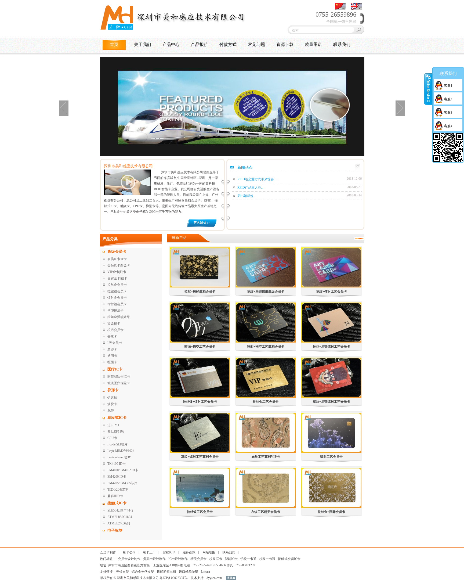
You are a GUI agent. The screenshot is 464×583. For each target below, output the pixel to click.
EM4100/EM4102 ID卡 (122, 470)
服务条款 (189, 552)
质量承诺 (313, 44)
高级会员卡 (116, 252)
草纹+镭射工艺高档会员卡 (200, 457)
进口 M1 (113, 425)
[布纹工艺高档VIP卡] (265, 433)
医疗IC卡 (115, 369)
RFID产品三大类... (250, 187)
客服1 (448, 86)
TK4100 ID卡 (116, 464)
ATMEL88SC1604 (119, 517)
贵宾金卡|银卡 (117, 278)
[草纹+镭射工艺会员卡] (331, 267)
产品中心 (171, 44)
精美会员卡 (198, 559)
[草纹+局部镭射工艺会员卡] (331, 378)
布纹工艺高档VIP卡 (266, 457)
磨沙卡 (112, 349)
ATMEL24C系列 (118, 523)
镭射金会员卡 (117, 298)
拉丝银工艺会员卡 (200, 512)
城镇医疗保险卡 (118, 383)
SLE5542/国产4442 (120, 510)
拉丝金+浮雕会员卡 (331, 512)
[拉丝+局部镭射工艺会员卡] (331, 323)
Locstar (205, 572)
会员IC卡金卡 (117, 259)
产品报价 (199, 44)
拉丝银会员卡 (117, 291)
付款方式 (228, 44)
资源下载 (284, 44)
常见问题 (256, 44)
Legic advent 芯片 (119, 457)
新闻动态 (244, 167)
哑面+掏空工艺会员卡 (199, 346)
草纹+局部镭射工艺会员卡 (331, 402)
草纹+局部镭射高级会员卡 (265, 291)
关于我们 (142, 44)
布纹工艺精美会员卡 (265, 512)
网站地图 (208, 552)
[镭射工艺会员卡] (331, 433)
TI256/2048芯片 (118, 489)
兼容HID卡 (115, 496)
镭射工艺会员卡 (331, 457)
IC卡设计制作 (178, 559)
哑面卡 (112, 362)
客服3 (448, 112)
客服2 (448, 99)
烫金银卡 (113, 323)
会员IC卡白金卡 (118, 265)
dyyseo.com (214, 578)
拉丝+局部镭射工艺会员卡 (331, 346)
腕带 (110, 410)
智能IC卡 (169, 552)
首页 (114, 44)
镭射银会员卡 (117, 304)
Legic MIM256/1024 (120, 451)
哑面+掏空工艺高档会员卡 (265, 346)
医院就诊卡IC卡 (118, 377)
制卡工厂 (149, 552)
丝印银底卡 (115, 310)
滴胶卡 (112, 404)
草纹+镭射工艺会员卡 (331, 291)
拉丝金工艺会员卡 (265, 402)
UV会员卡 (114, 343)
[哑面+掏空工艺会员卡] (199, 323)
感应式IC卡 (116, 418)
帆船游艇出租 (166, 572)
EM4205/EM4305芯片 (122, 483)
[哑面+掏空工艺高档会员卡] (265, 323)
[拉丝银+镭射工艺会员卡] (199, 378)
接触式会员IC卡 (289, 559)
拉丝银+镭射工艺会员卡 (200, 402)
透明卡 (112, 356)
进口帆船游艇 (188, 572)
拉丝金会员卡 (117, 285)
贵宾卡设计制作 (154, 559)
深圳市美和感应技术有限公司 (128, 166)
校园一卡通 (267, 559)
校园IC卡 (215, 559)
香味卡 (112, 336)
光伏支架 (122, 572)
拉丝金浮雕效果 (118, 317)
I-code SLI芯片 (117, 444)
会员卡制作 (108, 552)
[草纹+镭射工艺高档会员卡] (199, 433)
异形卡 (113, 390)
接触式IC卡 (116, 503)
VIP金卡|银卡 (116, 272)
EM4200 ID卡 (116, 476)
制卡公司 (129, 552)
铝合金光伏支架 (143, 572)
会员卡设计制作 (129, 559)
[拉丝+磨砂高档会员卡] (199, 267)
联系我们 (341, 44)
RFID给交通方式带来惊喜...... (258, 179)
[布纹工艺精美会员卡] (265, 488)
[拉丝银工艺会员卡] (199, 488)
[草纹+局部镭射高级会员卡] (265, 267)
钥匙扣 (112, 398)
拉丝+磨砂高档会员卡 (199, 291)
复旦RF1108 (115, 431)
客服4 (448, 126)
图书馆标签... (246, 196)
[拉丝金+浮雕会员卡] (331, 488)
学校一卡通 (248, 559)
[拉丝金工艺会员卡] (265, 378)
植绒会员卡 (115, 330)
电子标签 (114, 530)
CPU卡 (112, 438)
